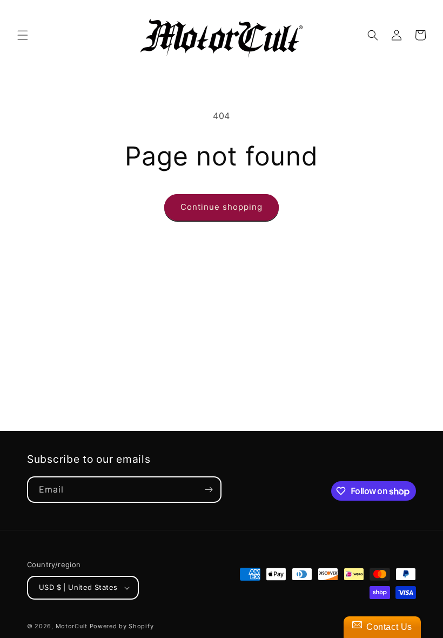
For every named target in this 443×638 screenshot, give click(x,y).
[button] (23, 35)
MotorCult (72, 626)
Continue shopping (221, 207)
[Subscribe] (208, 489)
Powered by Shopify (122, 626)
